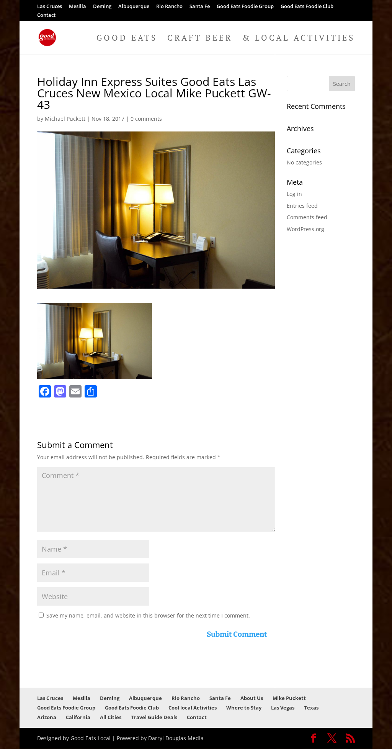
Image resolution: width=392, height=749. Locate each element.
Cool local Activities (192, 707)
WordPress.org (305, 229)
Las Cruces (49, 7)
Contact (46, 15)
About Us (251, 698)
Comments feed (307, 217)
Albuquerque (133, 7)
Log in (294, 193)
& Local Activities (298, 39)
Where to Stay (243, 707)
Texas (311, 707)
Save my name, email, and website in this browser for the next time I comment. (148, 615)
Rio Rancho (169, 7)
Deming (102, 7)
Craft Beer (199, 39)
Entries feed (302, 205)
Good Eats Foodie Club (307, 7)
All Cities (110, 717)
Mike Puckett (289, 698)
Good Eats (126, 39)
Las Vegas (282, 707)
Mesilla (77, 7)
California (78, 717)
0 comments (146, 118)
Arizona (46, 717)
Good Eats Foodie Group (245, 7)
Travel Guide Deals (154, 717)
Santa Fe (199, 7)
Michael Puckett (65, 118)
